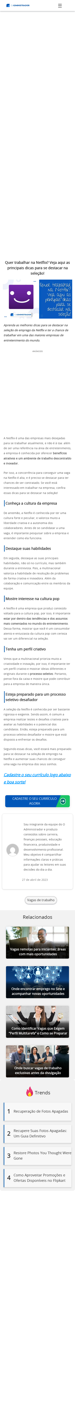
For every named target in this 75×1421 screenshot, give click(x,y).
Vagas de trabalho (41, 900)
